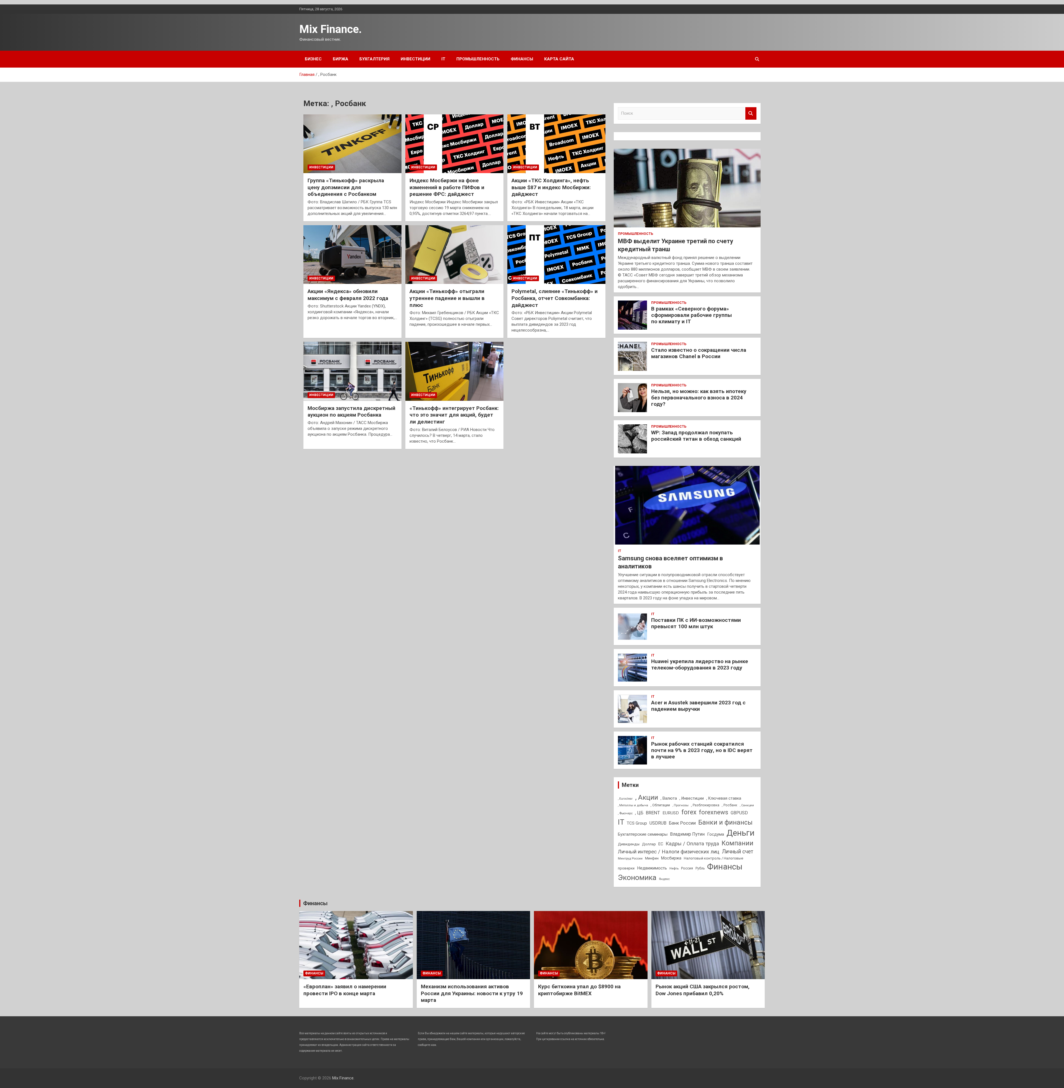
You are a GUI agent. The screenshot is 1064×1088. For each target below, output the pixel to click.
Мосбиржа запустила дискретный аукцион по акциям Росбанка (351, 411)
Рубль (700, 868)
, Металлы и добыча (633, 805)
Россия (687, 868)
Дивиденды (629, 844)
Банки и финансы (725, 822)
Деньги (740, 833)
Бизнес (313, 59)
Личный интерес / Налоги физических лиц (668, 852)
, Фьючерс (625, 813)
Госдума (715, 834)
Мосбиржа (671, 858)
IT (443, 59)
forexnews (713, 812)
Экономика (637, 877)
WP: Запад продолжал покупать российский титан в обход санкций (696, 435)
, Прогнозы (680, 805)
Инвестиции (415, 59)
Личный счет (737, 851)
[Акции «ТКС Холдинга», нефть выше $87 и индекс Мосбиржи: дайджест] (556, 143)
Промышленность (478, 59)
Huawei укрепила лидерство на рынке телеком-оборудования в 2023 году (699, 664)
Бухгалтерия (374, 59)
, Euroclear (625, 798)
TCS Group (637, 823)
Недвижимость (652, 868)
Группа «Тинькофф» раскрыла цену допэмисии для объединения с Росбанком (346, 187)
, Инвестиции (691, 798)
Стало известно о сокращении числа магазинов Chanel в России (698, 353)
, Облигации (660, 805)
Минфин (652, 858)
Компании (737, 843)
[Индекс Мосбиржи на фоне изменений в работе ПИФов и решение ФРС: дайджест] (454, 143)
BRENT (653, 812)
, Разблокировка (705, 805)
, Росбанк (729, 805)
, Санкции (747, 805)
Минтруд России (630, 858)
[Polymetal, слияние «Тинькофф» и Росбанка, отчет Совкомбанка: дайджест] (556, 254)
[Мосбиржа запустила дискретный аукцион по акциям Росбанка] (352, 371)
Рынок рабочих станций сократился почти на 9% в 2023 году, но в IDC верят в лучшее (702, 750)
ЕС (660, 843)
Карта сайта (559, 59)
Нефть (674, 868)
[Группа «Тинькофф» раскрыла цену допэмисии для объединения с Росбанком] (352, 143)
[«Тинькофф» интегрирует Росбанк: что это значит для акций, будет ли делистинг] (454, 371)
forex (688, 812)
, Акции (646, 797)
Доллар (649, 844)
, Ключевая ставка (723, 798)
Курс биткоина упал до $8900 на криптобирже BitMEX (579, 990)
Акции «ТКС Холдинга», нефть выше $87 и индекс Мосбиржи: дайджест (551, 187)
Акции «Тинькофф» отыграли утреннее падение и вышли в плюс (447, 298)
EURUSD (671, 812)
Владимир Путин (687, 834)
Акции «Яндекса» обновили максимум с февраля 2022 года (348, 294)
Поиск (750, 113)
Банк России (682, 823)
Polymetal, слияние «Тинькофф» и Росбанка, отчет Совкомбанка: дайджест (554, 298)
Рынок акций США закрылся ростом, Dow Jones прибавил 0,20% (703, 990)
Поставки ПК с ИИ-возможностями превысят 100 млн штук (696, 623)
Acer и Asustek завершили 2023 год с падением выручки (698, 705)
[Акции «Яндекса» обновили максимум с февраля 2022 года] (352, 254)
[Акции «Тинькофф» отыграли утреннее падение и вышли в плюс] (454, 254)
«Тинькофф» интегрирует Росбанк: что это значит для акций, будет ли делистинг (454, 415)
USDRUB (657, 823)
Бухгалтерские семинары (642, 834)
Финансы (522, 59)
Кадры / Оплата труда (692, 843)
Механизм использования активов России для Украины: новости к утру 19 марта (472, 993)
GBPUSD (739, 812)
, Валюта (669, 798)
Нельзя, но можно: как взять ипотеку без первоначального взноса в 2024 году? (698, 397)
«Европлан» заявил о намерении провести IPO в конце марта (344, 990)
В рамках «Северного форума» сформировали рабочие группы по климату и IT (691, 315)
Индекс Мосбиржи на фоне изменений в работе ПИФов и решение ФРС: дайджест (447, 187)
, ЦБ (639, 812)
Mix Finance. (330, 29)
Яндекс (664, 879)
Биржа (340, 59)
